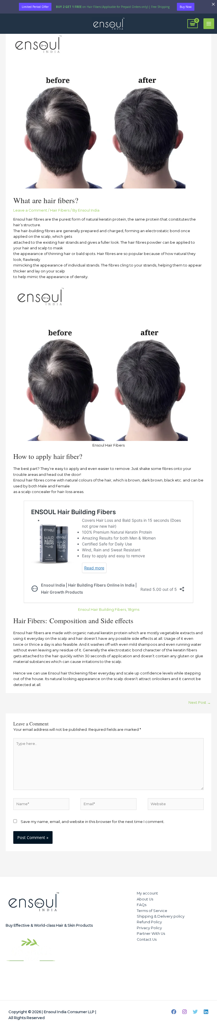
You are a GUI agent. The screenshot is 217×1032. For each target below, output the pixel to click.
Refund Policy (149, 922)
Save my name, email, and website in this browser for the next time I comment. (92, 822)
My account (147, 893)
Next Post (199, 702)
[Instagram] (184, 1011)
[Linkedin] (206, 1011)
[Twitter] (195, 1011)
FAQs (141, 905)
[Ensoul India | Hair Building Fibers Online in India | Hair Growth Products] (108, 23)
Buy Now (186, 7)
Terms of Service (152, 911)
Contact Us (147, 939)
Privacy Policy (149, 928)
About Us (145, 899)
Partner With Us (151, 933)
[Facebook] (173, 1011)
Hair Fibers (60, 210)
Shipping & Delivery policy (161, 916)
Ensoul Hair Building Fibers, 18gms (108, 609)
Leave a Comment (30, 210)
